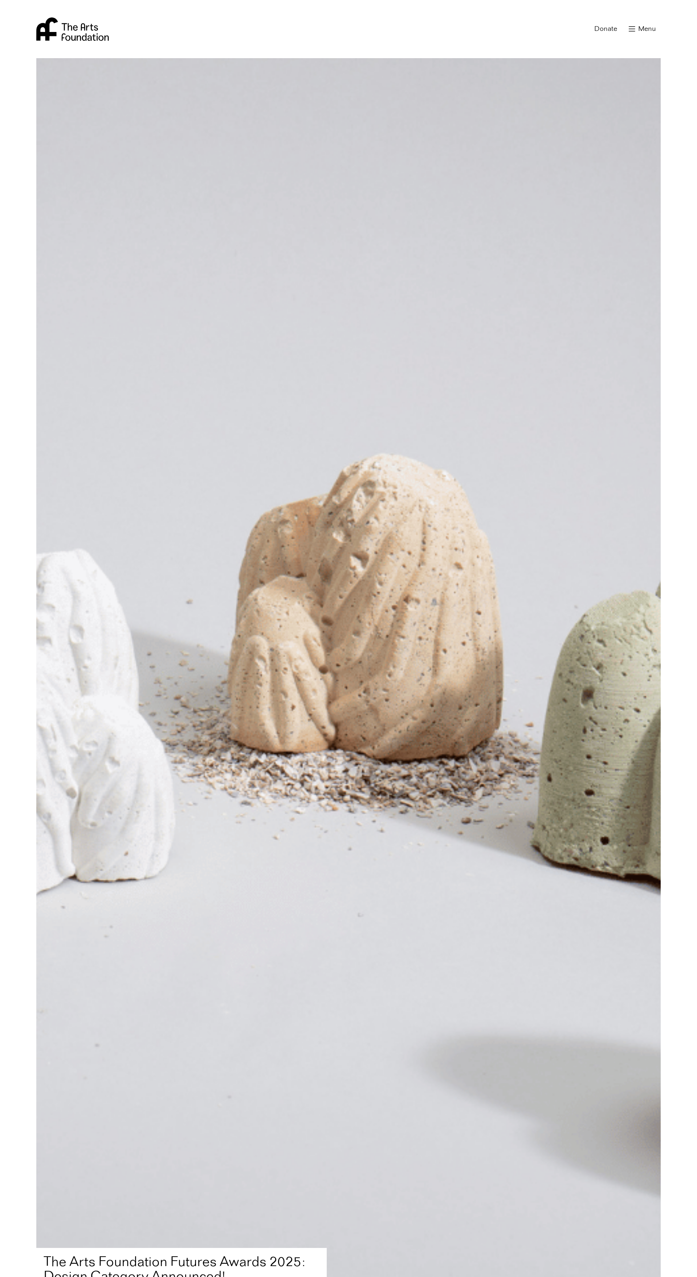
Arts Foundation (72, 29)
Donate (605, 29)
